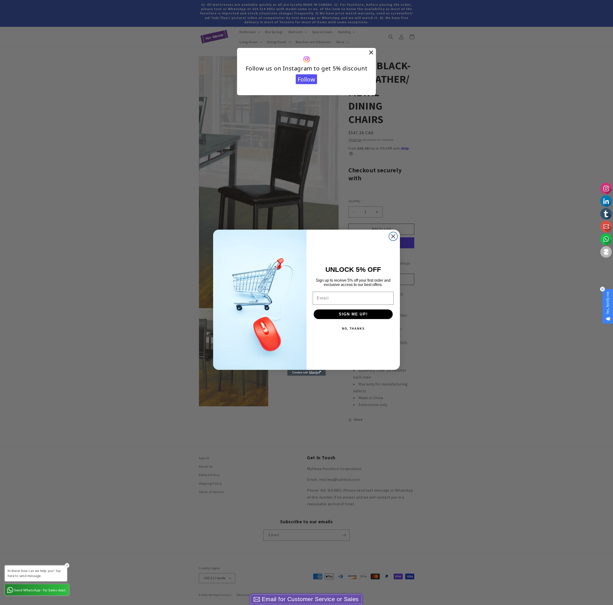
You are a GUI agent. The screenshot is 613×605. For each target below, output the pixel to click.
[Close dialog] (393, 236)
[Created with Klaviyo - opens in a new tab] (306, 373)
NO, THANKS (353, 328)
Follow (306, 79)
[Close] (371, 53)
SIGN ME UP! (353, 314)
